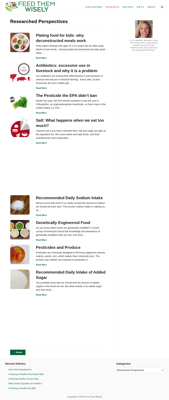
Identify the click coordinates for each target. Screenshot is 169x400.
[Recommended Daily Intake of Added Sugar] (20, 279)
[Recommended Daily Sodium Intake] (20, 205)
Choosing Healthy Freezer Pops (23, 379)
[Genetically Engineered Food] (20, 229)
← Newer (17, 352)
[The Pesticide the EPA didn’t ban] (20, 102)
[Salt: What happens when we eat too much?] (20, 127)
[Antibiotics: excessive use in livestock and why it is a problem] (20, 72)
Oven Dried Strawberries (20, 369)
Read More (41, 58)
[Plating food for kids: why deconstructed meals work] (20, 42)
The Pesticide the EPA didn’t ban (66, 95)
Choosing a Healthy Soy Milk (22, 388)
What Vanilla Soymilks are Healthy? (25, 383)
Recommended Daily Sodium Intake (69, 198)
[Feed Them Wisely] (34, 7)
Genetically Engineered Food (63, 222)
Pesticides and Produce (58, 247)
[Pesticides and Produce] (20, 254)
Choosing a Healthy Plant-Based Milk (26, 374)
